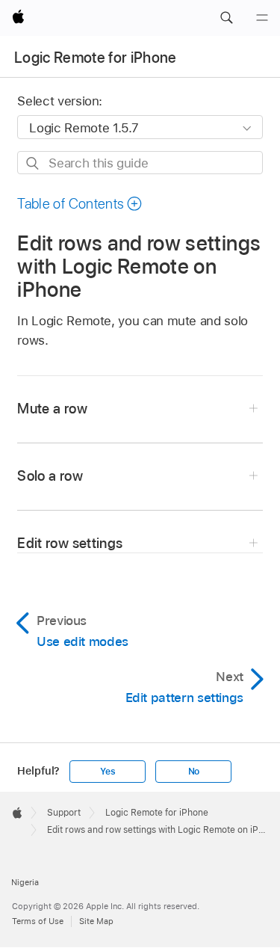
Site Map (96, 921)
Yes (107, 771)
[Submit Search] (33, 163)
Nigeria (25, 882)
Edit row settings (69, 543)
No (194, 771)
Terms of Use (37, 921)
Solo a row (49, 475)
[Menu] (262, 18)
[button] (226, 18)
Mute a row (52, 408)
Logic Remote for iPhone (95, 58)
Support (64, 812)
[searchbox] (139, 162)
